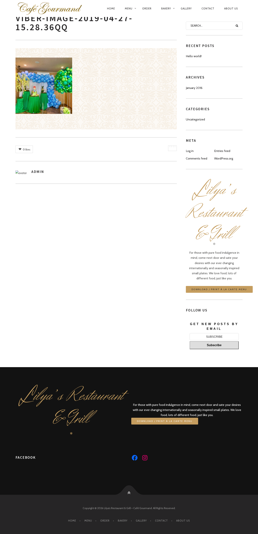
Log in (190, 151)
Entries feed (222, 151)
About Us (231, 8)
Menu (128, 8)
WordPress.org (223, 158)
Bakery (166, 8)
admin (37, 171)
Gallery (186, 8)
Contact (208, 8)
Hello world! (194, 56)
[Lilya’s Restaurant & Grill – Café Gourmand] (53, 8)
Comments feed (196, 158)
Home (111, 8)
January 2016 (194, 88)
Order (146, 8)
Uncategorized (195, 119)
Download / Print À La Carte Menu (219, 289)
